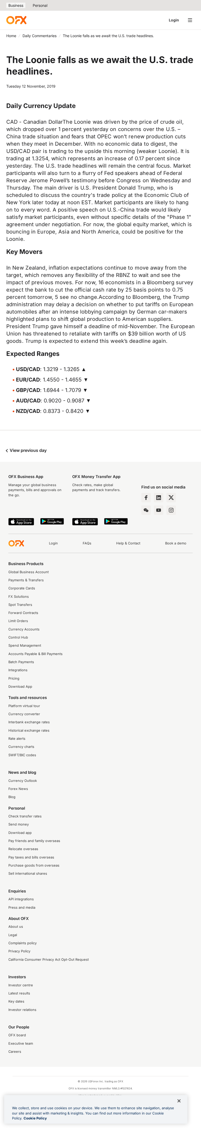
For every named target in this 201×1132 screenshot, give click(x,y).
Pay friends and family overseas (34, 841)
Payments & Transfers (26, 580)
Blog (11, 797)
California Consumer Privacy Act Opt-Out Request (48, 960)
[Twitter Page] (171, 497)
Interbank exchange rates (29, 722)
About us (15, 927)
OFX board (17, 1035)
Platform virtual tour (24, 706)
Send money (18, 824)
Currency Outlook (22, 781)
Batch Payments (21, 662)
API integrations (21, 899)
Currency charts (21, 747)
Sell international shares (27, 873)
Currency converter (24, 714)
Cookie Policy (35, 1118)
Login (174, 20)
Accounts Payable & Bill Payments (35, 654)
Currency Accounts (24, 629)
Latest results (19, 993)
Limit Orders (18, 621)
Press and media (21, 907)
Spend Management (24, 645)
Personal (40, 5)
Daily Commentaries (40, 35)
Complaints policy (22, 943)
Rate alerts (16, 739)
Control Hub (18, 637)
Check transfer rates (25, 816)
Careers (14, 1052)
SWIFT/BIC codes (22, 755)
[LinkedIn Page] (158, 497)
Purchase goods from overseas (33, 865)
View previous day (28, 450)
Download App (20, 687)
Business (15, 5)
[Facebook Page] (146, 497)
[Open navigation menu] (190, 20)
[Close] (179, 1101)
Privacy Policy (19, 951)
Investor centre (20, 985)
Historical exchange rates (28, 730)
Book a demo (175, 543)
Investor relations (22, 1010)
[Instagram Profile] (171, 510)
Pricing (13, 678)
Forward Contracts (23, 613)
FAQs (87, 543)
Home (11, 35)
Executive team (20, 1043)
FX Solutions (18, 597)
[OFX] (16, 20)
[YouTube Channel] (158, 510)
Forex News (18, 789)
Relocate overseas (23, 849)
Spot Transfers (20, 605)
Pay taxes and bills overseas (31, 857)
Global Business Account (28, 572)
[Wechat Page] (146, 510)
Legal (12, 935)
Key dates (16, 1001)
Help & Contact (128, 543)
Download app (20, 833)
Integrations (17, 670)
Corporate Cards (21, 588)
